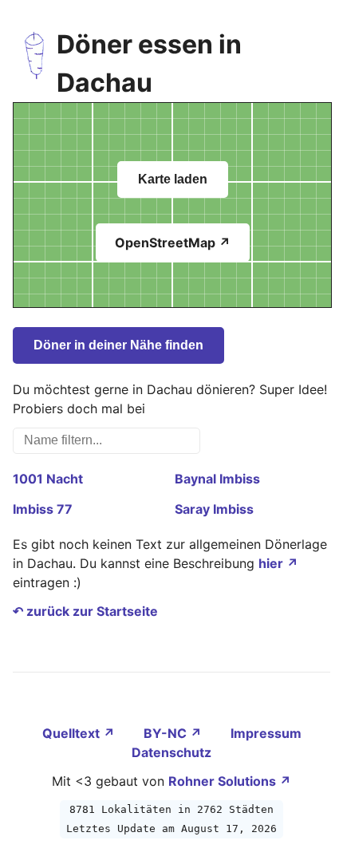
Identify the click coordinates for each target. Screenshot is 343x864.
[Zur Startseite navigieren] (35, 64)
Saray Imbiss (214, 509)
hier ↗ (278, 563)
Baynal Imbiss (217, 479)
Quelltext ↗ (80, 733)
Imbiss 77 (43, 509)
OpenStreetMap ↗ (173, 243)
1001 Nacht (48, 479)
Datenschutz (171, 752)
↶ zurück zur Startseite (85, 611)
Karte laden (172, 179)
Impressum (266, 733)
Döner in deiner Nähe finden (118, 345)
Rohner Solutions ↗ (229, 781)
